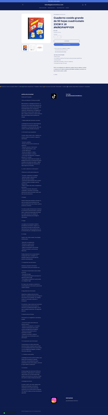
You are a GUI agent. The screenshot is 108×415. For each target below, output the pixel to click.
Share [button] (56, 74)
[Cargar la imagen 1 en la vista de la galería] (25, 48)
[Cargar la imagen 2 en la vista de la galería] (32, 48)
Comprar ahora (66, 44)
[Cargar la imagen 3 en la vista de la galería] (39, 48)
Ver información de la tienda (60, 51)
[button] (23, 4)
